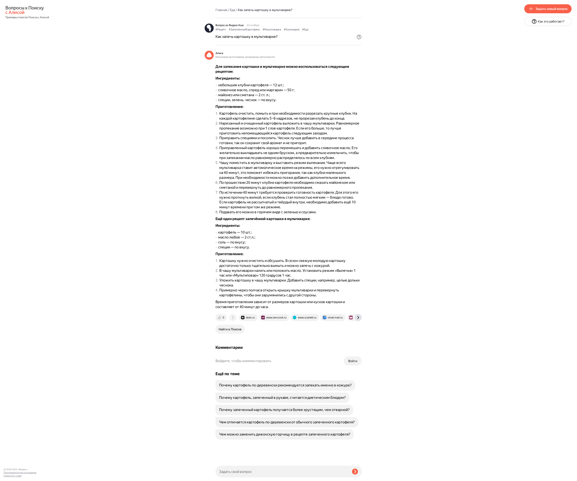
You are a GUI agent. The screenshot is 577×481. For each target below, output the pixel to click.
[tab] (221, 317)
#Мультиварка (272, 29)
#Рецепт (220, 29)
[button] (359, 37)
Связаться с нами (13, 475)
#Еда (305, 29)
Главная (221, 10)
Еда (232, 10)
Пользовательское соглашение (20, 472)
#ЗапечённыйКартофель (244, 29)
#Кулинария (291, 29)
